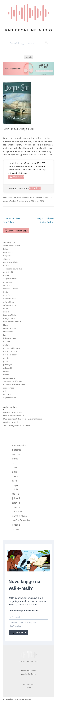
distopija (6, 265)
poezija (6, 358)
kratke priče (8, 331)
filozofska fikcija (9, 298)
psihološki (7, 368)
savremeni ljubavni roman (14, 384)
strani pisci (24, 201)
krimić (5, 335)
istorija (6, 312)
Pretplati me (16, 177)
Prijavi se (35, 188)
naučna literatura (10, 355)
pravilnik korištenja (28, 674)
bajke (5, 249)
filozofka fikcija (19, 515)
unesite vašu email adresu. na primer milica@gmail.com (22, 624)
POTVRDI (20, 632)
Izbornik (29, 57)
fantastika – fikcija (10, 288)
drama (26, 197)
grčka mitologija (9, 305)
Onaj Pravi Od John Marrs (13, 415)
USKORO (7, 394)
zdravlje (16, 502)
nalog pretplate (28, 684)
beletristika (7, 252)
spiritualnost (8, 388)
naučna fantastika (10, 351)
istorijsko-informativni (12, 321)
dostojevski (8, 272)
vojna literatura (9, 397)
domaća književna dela (12, 269)
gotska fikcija (8, 302)
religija (6, 371)
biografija (7, 255)
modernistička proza (11, 348)
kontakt (28, 687)
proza (5, 361)
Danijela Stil (14, 201)
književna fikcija (9, 328)
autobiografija (9, 242)
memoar (6, 341)
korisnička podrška (28, 670)
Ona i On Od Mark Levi (12, 422)
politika (15, 489)
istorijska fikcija (9, 315)
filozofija (6, 295)
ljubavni (16, 498)
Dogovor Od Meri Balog (13, 412)
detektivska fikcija (10, 262)
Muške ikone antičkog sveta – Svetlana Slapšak (22, 419)
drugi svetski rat (9, 278)
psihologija (7, 364)
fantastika (7, 285)
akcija (14, 471)
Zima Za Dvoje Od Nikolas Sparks (16, 425)
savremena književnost (12, 381)
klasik (5, 325)
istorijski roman (9, 318)
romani (15, 529)
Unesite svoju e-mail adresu (23, 610)
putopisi (16, 507)
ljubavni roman (35, 197)
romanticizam (9, 378)
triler (5, 391)
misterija (6, 345)
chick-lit (6, 259)
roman (45, 197)
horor (5, 308)
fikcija (5, 292)
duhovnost (7, 282)
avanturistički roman (11, 245)
